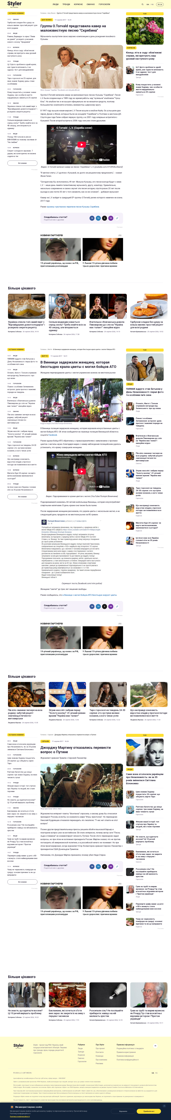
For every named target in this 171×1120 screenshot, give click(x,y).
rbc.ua (160, 4)
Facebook (52, 435)
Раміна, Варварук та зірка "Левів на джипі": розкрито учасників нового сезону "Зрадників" (21, 39)
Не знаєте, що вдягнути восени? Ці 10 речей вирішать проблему (21, 801)
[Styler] (14, 4)
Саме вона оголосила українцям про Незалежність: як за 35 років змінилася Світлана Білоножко (21, 747)
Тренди (66, 4)
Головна (43, 13)
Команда (99, 1056)
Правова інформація (125, 1056)
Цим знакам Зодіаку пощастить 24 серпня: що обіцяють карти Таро (21, 761)
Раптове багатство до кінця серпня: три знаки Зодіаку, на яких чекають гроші (22, 775)
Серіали (50, 735)
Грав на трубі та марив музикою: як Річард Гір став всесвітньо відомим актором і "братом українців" (21, 843)
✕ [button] (164, 1106)
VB (111, 218)
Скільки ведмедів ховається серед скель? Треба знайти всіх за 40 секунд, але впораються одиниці (22, 124)
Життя (50, 349)
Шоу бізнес (52, 13)
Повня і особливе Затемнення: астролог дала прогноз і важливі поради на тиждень (21, 389)
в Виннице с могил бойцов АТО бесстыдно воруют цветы (89, 595)
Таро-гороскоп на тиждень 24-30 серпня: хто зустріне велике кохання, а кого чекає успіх (21, 448)
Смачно (91, 4)
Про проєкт (100, 1048)
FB (92, 218)
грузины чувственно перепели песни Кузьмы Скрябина (73, 207)
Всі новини (22, 163)
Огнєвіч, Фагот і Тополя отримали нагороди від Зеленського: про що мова (21, 375)
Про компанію (101, 1060)
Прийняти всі (148, 1111)
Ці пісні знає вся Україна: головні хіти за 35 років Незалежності (21, 488)
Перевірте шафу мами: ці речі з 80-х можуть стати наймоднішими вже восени (22, 858)
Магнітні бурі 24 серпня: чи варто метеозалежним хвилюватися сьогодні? (21, 476)
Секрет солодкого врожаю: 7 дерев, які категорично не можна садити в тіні (21, 153)
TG (98, 218)
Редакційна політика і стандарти (130, 1048)
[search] (142, 4)
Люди (55, 4)
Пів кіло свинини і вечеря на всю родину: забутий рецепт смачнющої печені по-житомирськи (21, 418)
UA (148, 4)
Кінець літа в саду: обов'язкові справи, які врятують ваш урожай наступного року (21, 53)
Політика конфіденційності (128, 1060)
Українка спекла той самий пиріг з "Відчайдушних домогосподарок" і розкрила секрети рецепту (22, 109)
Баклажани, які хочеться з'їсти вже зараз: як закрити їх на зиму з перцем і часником (22, 814)
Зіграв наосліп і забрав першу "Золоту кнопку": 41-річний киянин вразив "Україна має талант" (22, 434)
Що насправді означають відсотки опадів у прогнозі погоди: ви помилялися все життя (21, 462)
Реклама (99, 1063)
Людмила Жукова (14, 723)
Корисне (78, 4)
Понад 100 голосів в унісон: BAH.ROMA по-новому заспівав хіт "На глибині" (22, 140)
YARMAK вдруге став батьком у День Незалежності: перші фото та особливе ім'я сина (22, 361)
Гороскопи (104, 4)
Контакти (100, 1052)
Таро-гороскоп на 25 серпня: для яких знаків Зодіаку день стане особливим (21, 81)
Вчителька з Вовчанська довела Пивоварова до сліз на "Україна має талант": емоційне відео (107, 325)
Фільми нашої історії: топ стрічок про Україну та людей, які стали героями (21, 788)
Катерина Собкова (15, 332)
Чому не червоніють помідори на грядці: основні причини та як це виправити (21, 872)
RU (152, 4)
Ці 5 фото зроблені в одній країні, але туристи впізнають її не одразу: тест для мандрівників (21, 67)
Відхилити (123, 1111)
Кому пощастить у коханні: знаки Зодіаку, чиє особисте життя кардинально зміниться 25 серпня (22, 95)
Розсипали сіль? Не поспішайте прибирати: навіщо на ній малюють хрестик (22, 828)
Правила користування (126, 1052)
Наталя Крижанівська (138, 332)
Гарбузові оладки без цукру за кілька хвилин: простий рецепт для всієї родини (22, 25)
